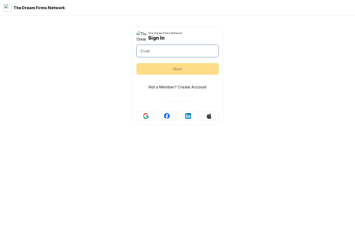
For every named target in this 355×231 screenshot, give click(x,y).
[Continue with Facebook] (167, 116)
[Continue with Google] (146, 116)
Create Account (192, 87)
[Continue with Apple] (209, 116)
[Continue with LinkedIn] (188, 116)
